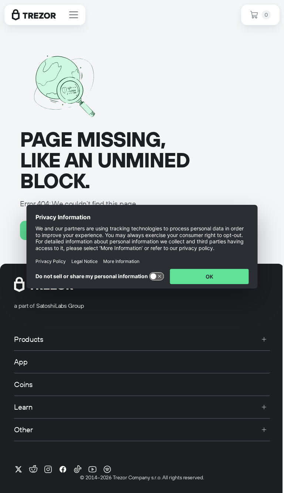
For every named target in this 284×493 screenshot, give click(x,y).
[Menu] (74, 15)
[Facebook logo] (62, 469)
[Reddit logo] (33, 469)
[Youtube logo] (92, 469)
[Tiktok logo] (77, 469)
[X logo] (18, 469)
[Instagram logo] (48, 469)
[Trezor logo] (34, 14)
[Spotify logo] (107, 469)
